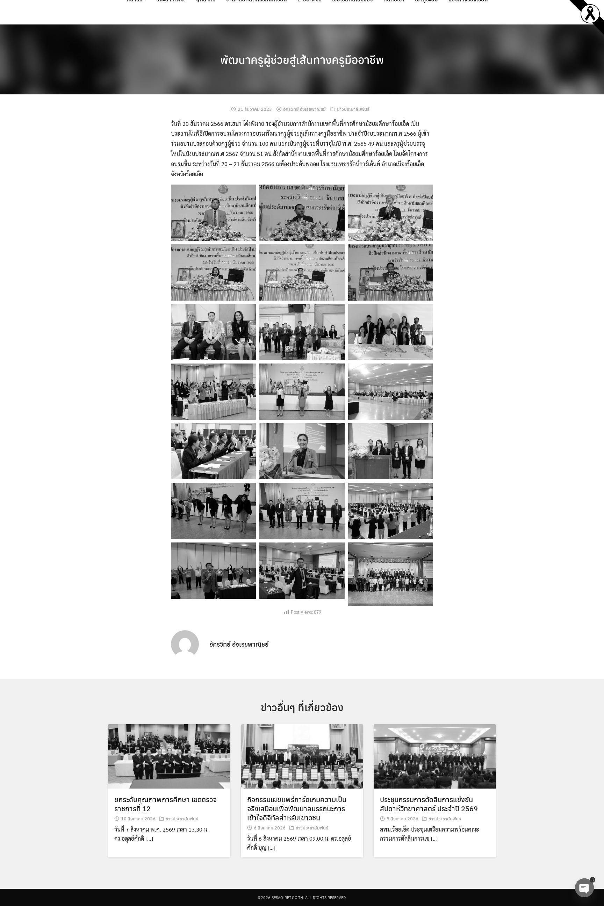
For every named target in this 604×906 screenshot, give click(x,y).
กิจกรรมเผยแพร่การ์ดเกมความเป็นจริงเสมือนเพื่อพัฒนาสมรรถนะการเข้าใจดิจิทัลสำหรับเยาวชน (296, 808)
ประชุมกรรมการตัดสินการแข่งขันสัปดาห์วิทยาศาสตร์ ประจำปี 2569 (429, 803)
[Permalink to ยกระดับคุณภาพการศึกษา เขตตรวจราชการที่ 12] (169, 755)
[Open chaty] (584, 887)
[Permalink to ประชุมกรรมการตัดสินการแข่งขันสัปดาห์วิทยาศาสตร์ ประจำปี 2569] (435, 755)
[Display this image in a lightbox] (213, 213)
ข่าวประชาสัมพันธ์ (353, 109)
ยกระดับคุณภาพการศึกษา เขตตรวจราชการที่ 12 (165, 803)
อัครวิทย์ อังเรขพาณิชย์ (304, 109)
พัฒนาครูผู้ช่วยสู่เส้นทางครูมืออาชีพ (302, 59)
